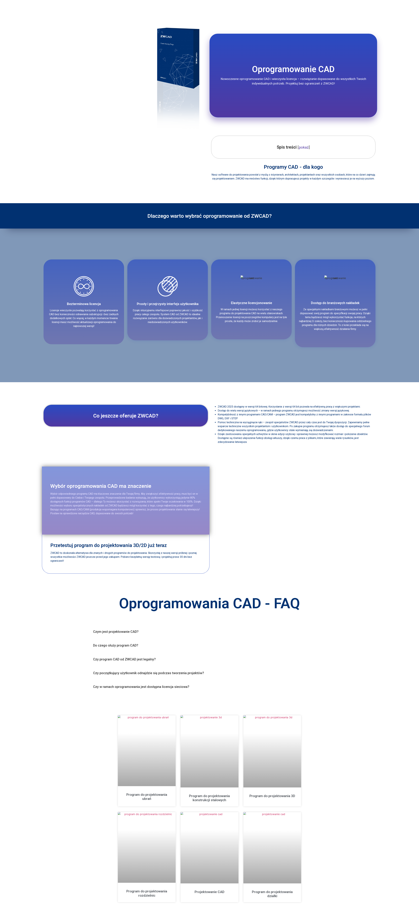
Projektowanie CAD (209, 892)
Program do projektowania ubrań (146, 797)
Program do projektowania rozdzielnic (146, 893)
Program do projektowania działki (272, 894)
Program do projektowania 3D (272, 796)
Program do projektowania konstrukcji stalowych (209, 798)
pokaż (304, 147)
